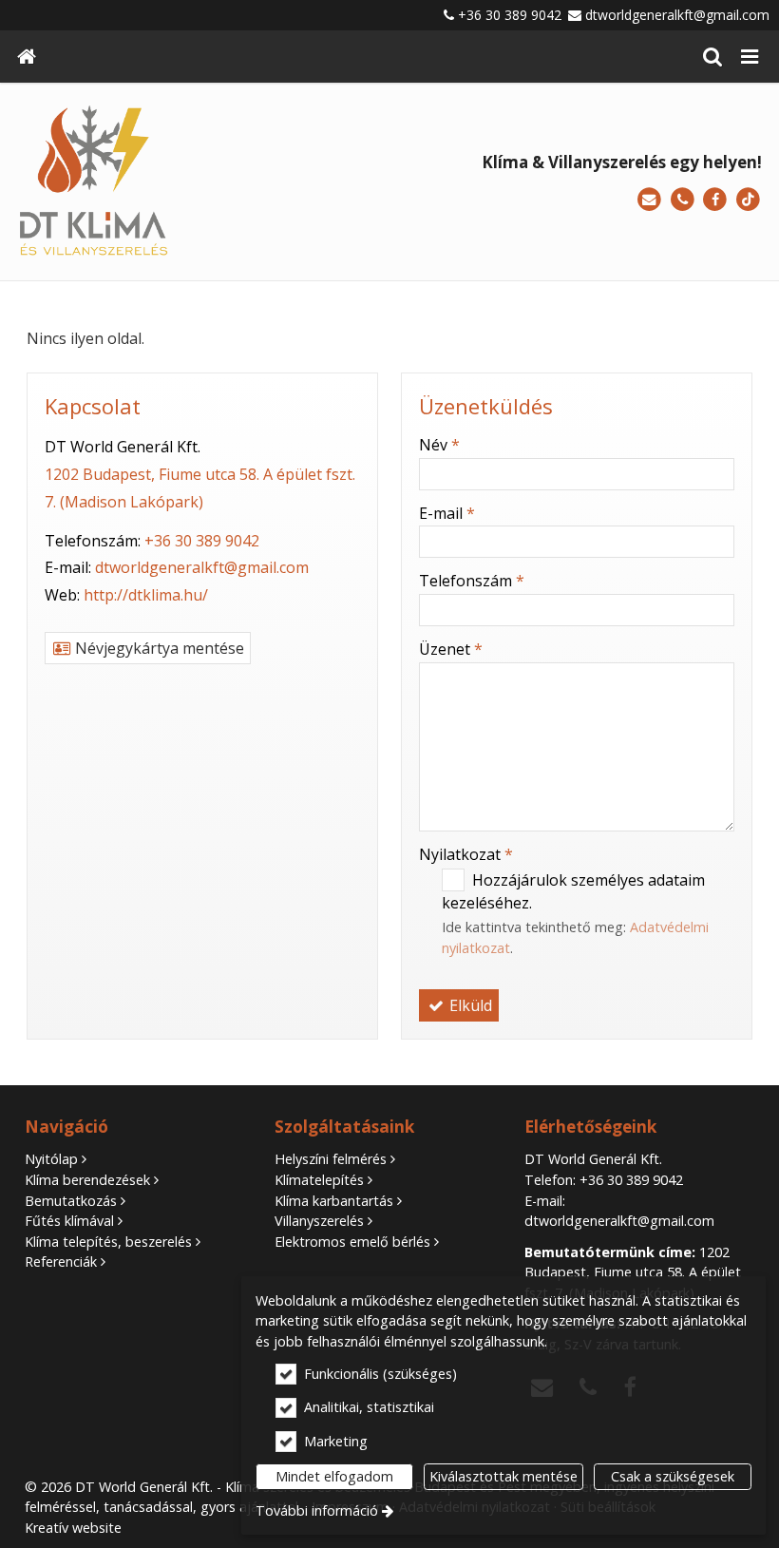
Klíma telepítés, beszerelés (108, 1242)
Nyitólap (51, 1159)
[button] (750, 56)
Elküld (469, 1005)
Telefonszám (471, 580)
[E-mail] (649, 200)
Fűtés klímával (69, 1221)
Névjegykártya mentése (157, 648)
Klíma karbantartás (334, 1201)
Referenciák (61, 1261)
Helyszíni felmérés (331, 1159)
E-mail (447, 513)
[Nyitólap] (27, 56)
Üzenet (451, 649)
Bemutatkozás (71, 1201)
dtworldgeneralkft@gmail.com (677, 15)
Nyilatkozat (466, 854)
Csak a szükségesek (672, 1476)
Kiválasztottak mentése (503, 1476)
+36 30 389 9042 (509, 15)
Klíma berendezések (87, 1180)
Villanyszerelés (319, 1221)
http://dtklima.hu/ (146, 594)
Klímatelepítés (319, 1180)
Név (439, 444)
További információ (317, 1510)
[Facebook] (715, 200)
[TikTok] (748, 200)
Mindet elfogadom (334, 1476)
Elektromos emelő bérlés (352, 1242)
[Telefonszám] (682, 200)
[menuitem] (27, 56)
